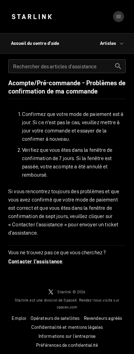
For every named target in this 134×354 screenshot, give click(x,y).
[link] (32, 16)
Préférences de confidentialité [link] (67, 345)
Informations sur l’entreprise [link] (67, 336)
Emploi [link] (19, 318)
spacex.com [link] (67, 307)
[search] (118, 66)
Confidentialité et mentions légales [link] (67, 327)
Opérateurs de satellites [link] (55, 318)
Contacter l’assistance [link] (35, 261)
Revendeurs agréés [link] (103, 318)
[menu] (118, 16)
